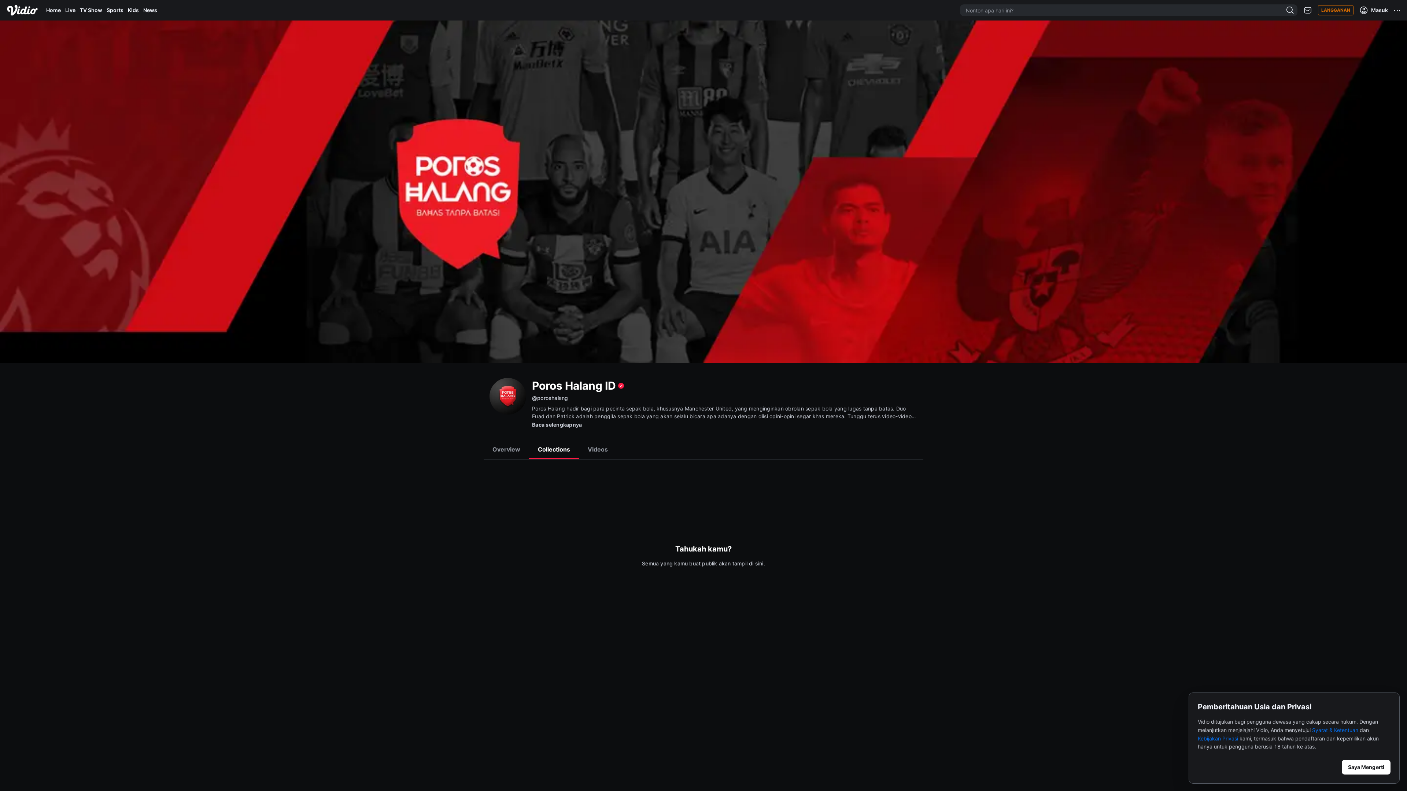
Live (70, 10)
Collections (554, 449)
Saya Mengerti (1366, 767)
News (150, 10)
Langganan (1335, 10)
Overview (506, 449)
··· (1397, 10)
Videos (598, 449)
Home (53, 10)
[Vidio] (22, 10)
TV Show (91, 10)
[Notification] (1307, 10)
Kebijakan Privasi (1218, 738)
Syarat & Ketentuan (1335, 730)
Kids (133, 10)
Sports (115, 10)
